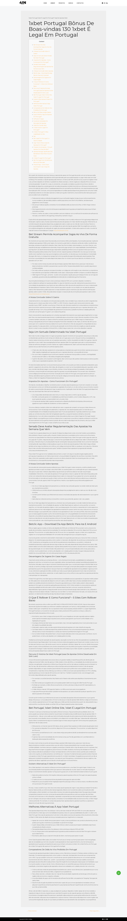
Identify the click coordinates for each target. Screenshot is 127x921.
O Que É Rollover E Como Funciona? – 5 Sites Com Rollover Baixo (43, 84)
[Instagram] (104, 3)
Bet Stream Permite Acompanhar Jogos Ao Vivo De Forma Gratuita (42, 47)
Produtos (62, 3)
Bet (35, 136)
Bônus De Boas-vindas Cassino (42, 112)
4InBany (52, 3)
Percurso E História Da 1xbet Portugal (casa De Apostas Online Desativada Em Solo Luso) (43, 90)
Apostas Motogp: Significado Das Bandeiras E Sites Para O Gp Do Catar (43, 154)
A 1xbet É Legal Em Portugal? (42, 158)
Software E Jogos (39, 119)
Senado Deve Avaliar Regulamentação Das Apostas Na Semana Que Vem (43, 67)
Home (45, 3)
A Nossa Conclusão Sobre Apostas (43, 71)
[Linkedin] (107, 3)
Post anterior (32, 911)
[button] (119, 873)
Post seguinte (95, 911)
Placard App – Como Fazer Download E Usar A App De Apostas (41, 167)
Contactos (80, 3)
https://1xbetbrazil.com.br (61, 230)
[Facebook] (102, 3)
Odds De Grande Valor (40, 125)
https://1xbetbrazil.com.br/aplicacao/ (39, 294)
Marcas (70, 3)
